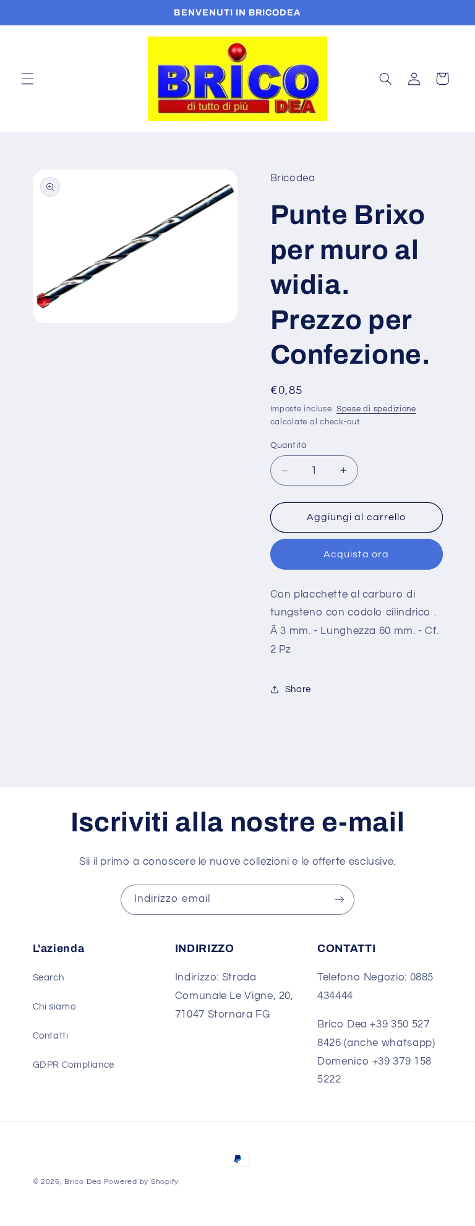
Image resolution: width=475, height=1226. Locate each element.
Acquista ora (356, 554)
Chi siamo (54, 1006)
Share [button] (298, 689)
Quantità (288, 445)
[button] (27, 78)
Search (48, 977)
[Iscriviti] (339, 900)
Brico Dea (83, 1181)
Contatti (51, 1035)
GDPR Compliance (73, 1065)
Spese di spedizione (376, 409)
